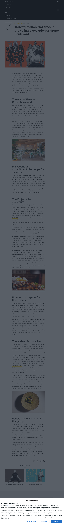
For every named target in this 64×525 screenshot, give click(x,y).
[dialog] (32, 511)
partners (9, 505)
